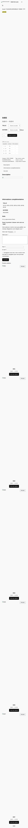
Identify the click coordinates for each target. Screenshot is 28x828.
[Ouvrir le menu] (22, 2)
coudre (22, 158)
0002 (14, 481)
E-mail (4, 249)
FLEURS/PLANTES (6, 159)
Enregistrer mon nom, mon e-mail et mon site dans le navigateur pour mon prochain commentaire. (13, 254)
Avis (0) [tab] (6, 171)
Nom (3, 246)
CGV (14, 826)
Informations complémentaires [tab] (12, 168)
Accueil (3, 9)
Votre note (5, 231)
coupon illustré (18, 161)
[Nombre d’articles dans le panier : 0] (2, 5)
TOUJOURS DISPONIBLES (12, 9)
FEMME (20, 9)
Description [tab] (7, 165)
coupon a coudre (19, 159)
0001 (14, 369)
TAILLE (4, 125)
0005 (14, 705)
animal (19, 158)
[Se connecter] (26, 2)
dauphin (24, 161)
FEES (8, 158)
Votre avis (5, 234)
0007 (14, 817)
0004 (14, 593)
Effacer (22, 130)
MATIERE (4, 130)
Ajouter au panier (12, 135)
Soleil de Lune (14, 2)
